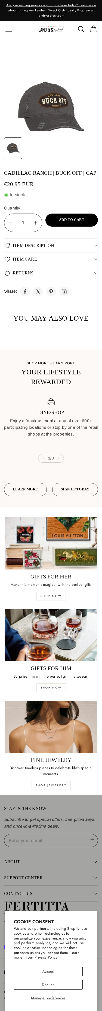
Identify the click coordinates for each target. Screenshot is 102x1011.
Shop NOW (51, 688)
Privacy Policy (46, 957)
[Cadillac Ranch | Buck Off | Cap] (25, 291)
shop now (51, 596)
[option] (51, 10)
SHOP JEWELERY (51, 785)
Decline (48, 984)
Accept (48, 971)
